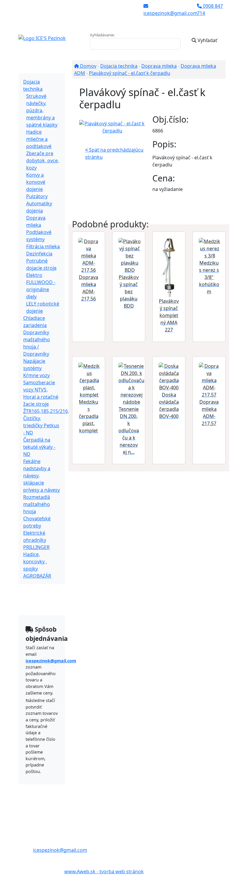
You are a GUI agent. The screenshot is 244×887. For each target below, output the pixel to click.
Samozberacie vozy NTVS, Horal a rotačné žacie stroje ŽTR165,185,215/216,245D (52, 396)
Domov (87, 66)
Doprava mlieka (159, 66)
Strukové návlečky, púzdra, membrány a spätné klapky (41, 110)
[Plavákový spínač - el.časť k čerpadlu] (112, 127)
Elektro (34, 275)
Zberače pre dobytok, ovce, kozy (42, 160)
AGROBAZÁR (37, 576)
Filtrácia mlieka (43, 246)
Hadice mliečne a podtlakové (38, 139)
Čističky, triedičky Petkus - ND (41, 425)
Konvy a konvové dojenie (35, 182)
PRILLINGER (36, 547)
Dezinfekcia (39, 253)
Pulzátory (37, 196)
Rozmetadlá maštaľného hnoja (36, 504)
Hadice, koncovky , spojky (35, 561)
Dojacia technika (118, 66)
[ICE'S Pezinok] (42, 37)
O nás (32, 590)
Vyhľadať (206, 40)
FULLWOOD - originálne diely (40, 289)
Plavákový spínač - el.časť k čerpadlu (129, 73)
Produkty (36, 67)
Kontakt (34, 602)
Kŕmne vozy (36, 375)
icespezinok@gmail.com (51, 661)
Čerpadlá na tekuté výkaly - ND (39, 446)
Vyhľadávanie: (102, 35)
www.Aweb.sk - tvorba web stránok (104, 871)
